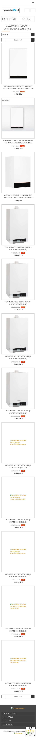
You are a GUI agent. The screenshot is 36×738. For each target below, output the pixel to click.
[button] (18, 713)
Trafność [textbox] (5, 34)
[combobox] (18, 34)
